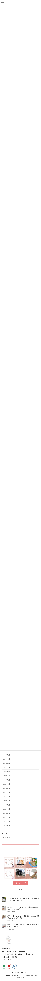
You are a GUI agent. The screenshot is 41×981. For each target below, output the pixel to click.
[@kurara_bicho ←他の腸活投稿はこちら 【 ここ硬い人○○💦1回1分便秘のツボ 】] (31, 873)
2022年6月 (6, 788)
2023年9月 (6, 751)
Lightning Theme (23, 975)
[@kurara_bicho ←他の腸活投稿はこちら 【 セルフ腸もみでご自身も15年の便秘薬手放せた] (20, 862)
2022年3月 (6, 801)
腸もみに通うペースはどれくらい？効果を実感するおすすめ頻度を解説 (23, 908)
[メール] (4, 966)
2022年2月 (6, 805)
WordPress (13, 975)
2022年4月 (6, 796)
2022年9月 (6, 780)
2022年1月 (6, 809)
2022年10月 (7, 776)
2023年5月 (6, 759)
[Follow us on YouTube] (9, 966)
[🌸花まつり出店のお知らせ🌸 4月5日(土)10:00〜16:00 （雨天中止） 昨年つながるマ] (20, 873)
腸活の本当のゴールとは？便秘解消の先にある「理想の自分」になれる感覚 (23, 917)
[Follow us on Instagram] (14, 966)
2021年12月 (7, 813)
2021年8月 (6, 821)
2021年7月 (6, 826)
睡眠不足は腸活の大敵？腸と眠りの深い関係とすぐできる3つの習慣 (23, 926)
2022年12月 (7, 771)
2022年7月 (6, 784)
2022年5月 (6, 792)
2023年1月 (6, 767)
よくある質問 (6, 837)
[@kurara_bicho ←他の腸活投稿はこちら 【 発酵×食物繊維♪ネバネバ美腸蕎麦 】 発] (31, 862)
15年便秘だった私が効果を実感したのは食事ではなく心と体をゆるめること (23, 899)
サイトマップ (6, 833)
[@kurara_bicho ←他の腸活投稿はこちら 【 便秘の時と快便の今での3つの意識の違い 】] (9, 873)
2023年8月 (6, 755)
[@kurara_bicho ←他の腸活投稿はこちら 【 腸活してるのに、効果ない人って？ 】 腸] (9, 862)
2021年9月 (6, 817)
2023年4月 (6, 763)
